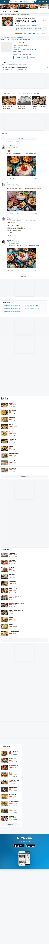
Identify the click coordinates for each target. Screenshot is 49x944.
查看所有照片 (44, 7)
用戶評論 (4, 133)
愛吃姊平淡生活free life (12, 218)
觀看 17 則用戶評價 (21, 57)
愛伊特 (8, 183)
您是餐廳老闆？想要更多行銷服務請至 (22, 54)
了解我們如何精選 (34, 25)
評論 (10, 11)
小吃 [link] (12, 613)
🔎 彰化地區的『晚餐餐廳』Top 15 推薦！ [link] (12, 311)
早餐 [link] (14, 577)
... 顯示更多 (10, 232)
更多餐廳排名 (24, 476)
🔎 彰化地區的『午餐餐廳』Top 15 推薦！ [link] (32, 308)
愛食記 (1, 14)
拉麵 (9, 14)
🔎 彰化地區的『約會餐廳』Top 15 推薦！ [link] (12, 308)
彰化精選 (5, 14)
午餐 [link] (34, 33)
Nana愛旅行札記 (11, 146)
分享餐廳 (33, 57)
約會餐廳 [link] (29, 33)
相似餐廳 (16, 11)
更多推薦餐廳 (24, 640)
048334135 (20, 51)
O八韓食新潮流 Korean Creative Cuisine (28, 49)
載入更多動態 (23, 276)
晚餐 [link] (37, 33)
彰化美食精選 (19, 33)
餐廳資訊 (4, 11)
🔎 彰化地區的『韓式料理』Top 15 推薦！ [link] (12, 305)
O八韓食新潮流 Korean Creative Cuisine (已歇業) (25, 21)
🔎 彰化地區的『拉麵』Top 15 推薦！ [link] (31, 305)
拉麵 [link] (25, 33)
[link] (14, 406)
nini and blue (10, 240)
